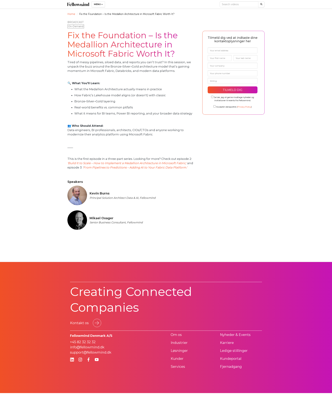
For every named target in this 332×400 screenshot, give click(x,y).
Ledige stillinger (234, 351)
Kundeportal (230, 359)
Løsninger (179, 351)
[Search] (261, 4)
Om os (176, 335)
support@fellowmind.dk (90, 352)
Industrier (179, 343)
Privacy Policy (244, 106)
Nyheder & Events (235, 335)
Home (71, 14)
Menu (97, 4)
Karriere (227, 343)
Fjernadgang (231, 367)
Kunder (177, 359)
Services (178, 367)
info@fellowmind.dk (87, 347)
